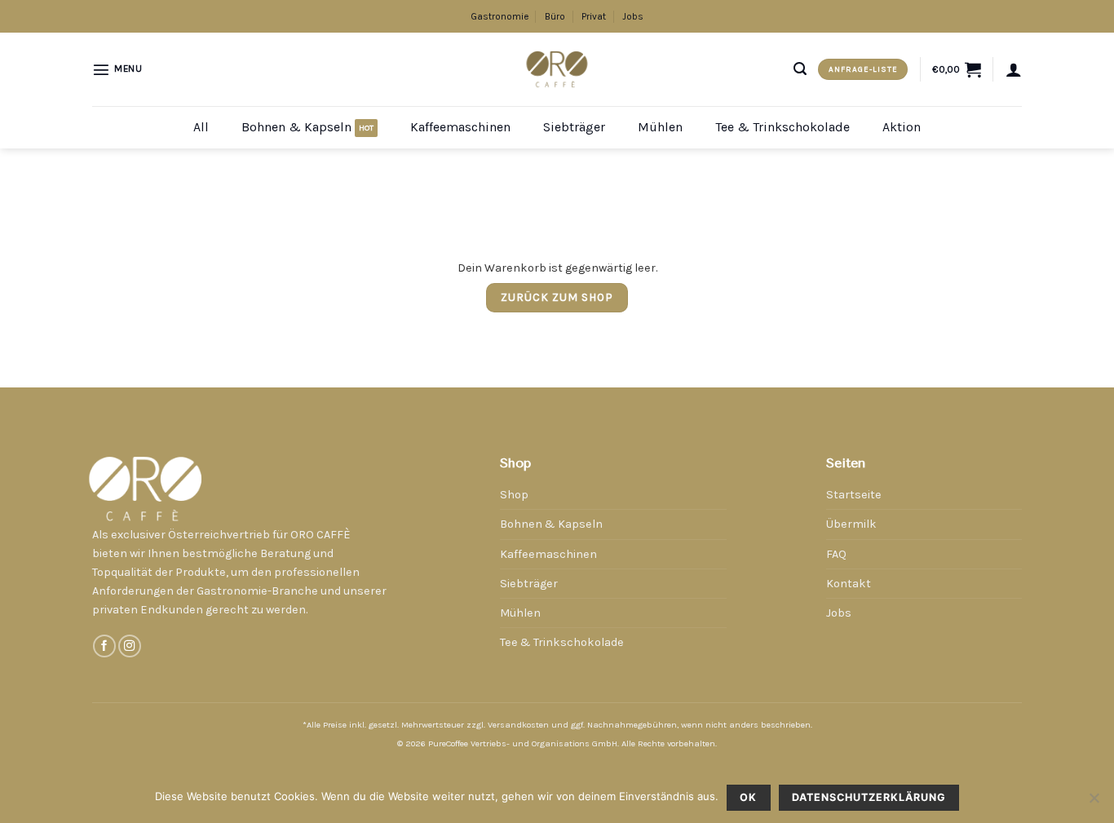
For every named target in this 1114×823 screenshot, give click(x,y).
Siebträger (574, 127)
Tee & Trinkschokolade (782, 127)
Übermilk (851, 524)
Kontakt (848, 584)
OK (748, 797)
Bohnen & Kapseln (296, 127)
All (201, 127)
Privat (593, 16)
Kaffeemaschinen (460, 127)
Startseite (854, 495)
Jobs (632, 16)
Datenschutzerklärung (869, 797)
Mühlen (660, 127)
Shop (514, 495)
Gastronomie (499, 16)
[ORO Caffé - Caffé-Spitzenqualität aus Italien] (557, 69)
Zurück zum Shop (557, 297)
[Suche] (800, 69)
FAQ (836, 554)
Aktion (901, 127)
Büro (555, 16)
